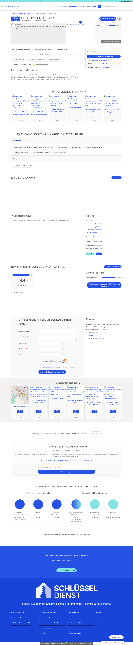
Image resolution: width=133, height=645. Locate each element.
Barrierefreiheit (117, 637)
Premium (117, 93)
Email (21, 354)
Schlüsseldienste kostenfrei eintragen (50, 623)
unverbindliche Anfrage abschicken (52, 372)
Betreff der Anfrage (25, 331)
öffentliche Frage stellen (67, 472)
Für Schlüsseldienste (87, 6)
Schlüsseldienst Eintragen (67, 570)
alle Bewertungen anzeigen (111, 41)
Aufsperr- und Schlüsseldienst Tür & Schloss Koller (21, 113)
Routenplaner (117, 177)
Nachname (22, 349)
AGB (69, 628)
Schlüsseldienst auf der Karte (97, 60)
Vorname (22, 343)
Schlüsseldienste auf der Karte (20, 618)
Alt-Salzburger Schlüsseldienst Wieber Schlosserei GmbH (38, 402)
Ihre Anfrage (23, 337)
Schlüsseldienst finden (68, 6)
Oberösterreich (99, 229)
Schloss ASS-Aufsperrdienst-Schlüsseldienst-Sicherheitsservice (39, 113)
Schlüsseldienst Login (124, 1)
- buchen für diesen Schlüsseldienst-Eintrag (113, 515)
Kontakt (99, 254)
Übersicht (17, 141)
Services (17, 159)
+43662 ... (96, 63)
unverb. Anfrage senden (107, 18)
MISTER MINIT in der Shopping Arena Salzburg (112, 111)
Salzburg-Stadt (95, 227)
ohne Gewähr (82, 434)
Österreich (93, 232)
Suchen (130, 6)
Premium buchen (46, 628)
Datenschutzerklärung (47, 367)
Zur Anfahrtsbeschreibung (96, 338)
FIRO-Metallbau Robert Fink (93, 111)
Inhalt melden (96, 434)
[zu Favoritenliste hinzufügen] (14, 26)
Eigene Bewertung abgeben (113, 266)
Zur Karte (90, 335)
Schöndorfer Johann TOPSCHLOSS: (57, 111)
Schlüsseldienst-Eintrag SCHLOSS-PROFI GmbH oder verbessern (76, 517)
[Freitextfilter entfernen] (126, 6)
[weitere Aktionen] (119, 19)
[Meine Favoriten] (100, 6)
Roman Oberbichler (19, 406)
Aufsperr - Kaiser (75, 107)
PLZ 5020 (98, 224)
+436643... (97, 67)
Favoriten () (114, 643)
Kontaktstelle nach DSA (75, 623)
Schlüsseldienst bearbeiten (47, 618)
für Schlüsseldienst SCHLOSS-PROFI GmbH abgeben (20, 516)
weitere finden (38, 515)
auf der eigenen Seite (94, 515)
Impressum (71, 618)
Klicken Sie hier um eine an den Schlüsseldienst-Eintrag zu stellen (67, 460)
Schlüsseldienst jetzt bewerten (104, 285)
